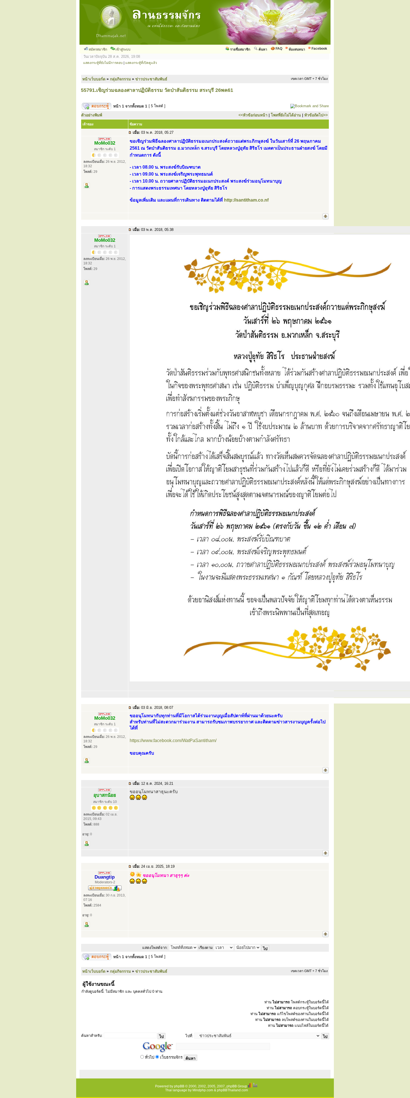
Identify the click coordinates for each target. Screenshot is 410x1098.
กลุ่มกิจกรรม (120, 79)
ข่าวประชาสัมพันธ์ (151, 79)
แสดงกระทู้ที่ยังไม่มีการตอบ (103, 63)
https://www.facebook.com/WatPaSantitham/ (173, 740)
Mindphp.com (202, 1090)
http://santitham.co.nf (246, 200)
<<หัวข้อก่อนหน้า (252, 115)
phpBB (179, 1086)
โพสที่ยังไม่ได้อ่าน (286, 115)
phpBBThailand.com (232, 1090)
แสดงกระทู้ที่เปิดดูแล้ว (141, 63)
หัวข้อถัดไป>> (316, 115)
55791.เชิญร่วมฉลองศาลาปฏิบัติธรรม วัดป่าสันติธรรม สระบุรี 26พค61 (157, 90)
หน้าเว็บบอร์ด (93, 79)
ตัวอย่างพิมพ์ (91, 115)
